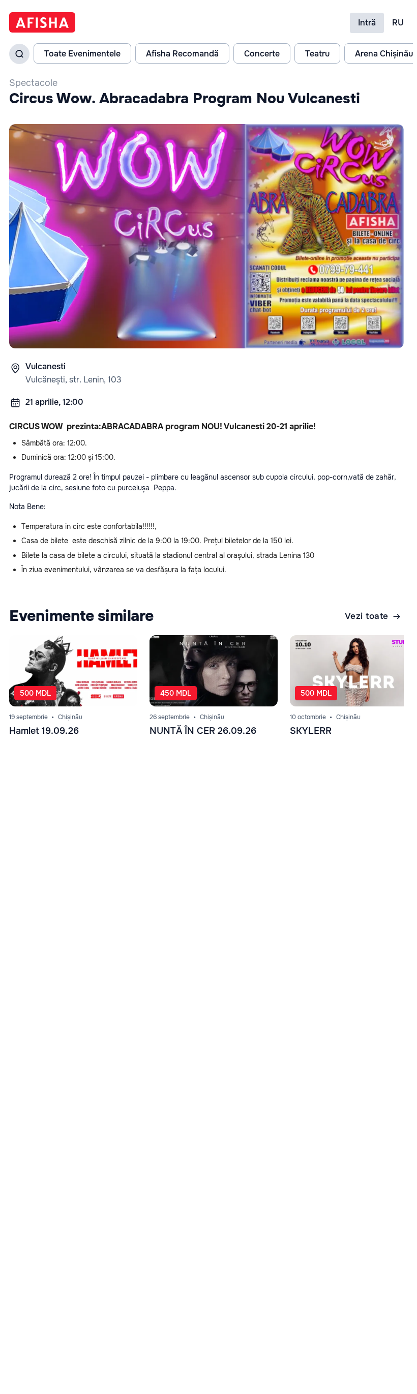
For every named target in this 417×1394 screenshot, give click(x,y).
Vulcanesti (45, 366)
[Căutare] (19, 54)
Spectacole (33, 82)
